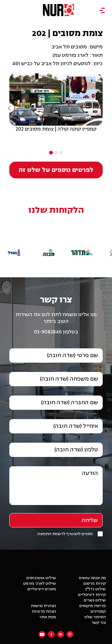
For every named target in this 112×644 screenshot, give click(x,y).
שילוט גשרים (95, 600)
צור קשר (98, 622)
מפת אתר (47, 617)
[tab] (61, 152)
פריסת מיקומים (92, 605)
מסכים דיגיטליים (41, 589)
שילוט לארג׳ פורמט (39, 583)
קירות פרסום (94, 583)
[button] (82, 241)
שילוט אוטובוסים (41, 577)
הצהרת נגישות (43, 605)
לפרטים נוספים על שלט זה (56, 169)
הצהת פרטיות (44, 611)
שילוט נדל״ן (95, 589)
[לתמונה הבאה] (102, 108)
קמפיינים (98, 611)
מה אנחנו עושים (92, 577)
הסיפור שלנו (95, 617)
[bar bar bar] (102, 10)
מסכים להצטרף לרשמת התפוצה (65, 534)
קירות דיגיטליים (92, 594)
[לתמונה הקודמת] (9, 108)
